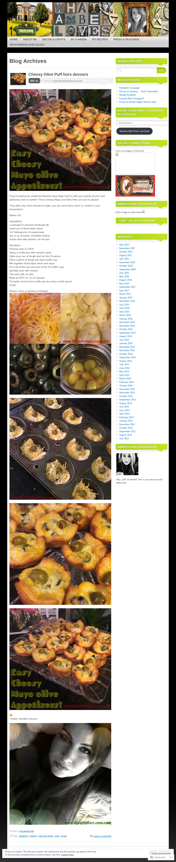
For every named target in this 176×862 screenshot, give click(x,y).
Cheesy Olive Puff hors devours (58, 74)
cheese (33, 836)
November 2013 (127, 392)
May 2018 (124, 283)
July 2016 (124, 304)
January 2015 (126, 343)
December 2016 (127, 301)
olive (57, 836)
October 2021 (126, 251)
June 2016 (124, 308)
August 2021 (125, 255)
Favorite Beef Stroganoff (131, 98)
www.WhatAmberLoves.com (67, 81)
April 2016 (124, 311)
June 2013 (124, 410)
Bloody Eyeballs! (127, 95)
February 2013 (126, 417)
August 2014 (125, 361)
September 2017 (127, 287)
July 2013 (124, 406)
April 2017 (124, 290)
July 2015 (124, 340)
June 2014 (124, 368)
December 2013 (127, 389)
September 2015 (127, 333)
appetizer (23, 836)
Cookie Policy (67, 855)
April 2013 (124, 413)
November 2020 (127, 262)
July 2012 (124, 438)
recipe (64, 836)
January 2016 (126, 318)
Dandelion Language (129, 88)
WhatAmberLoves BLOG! (27, 44)
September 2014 (127, 357)
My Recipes (100, 39)
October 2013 (126, 396)
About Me (30, 39)
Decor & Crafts (53, 39)
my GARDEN (79, 39)
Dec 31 (34, 81)
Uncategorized (27, 831)
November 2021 (127, 248)
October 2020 (126, 266)
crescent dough (45, 836)
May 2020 (124, 276)
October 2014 (126, 354)
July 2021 (124, 259)
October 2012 (126, 428)
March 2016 (125, 315)
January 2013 (126, 420)
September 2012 (127, 431)
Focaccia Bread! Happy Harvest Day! (137, 102)
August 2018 (125, 280)
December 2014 (127, 347)
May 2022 (124, 244)
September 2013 (127, 399)
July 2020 (124, 273)
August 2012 (125, 435)
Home (14, 39)
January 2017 (126, 297)
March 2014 (125, 378)
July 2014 (124, 364)
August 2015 (125, 336)
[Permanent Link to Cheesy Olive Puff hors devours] (18, 85)
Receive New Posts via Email (134, 131)
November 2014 (127, 350)
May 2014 (124, 371)
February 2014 (126, 382)
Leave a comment (102, 836)
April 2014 (124, 375)
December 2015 (127, 322)
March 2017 (125, 294)
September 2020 (127, 269)
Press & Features (126, 39)
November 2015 (127, 325)
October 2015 (126, 329)
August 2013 (125, 403)
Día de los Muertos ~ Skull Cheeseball (138, 91)
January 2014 (126, 385)
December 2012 (127, 424)
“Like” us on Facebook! (137, 220)
